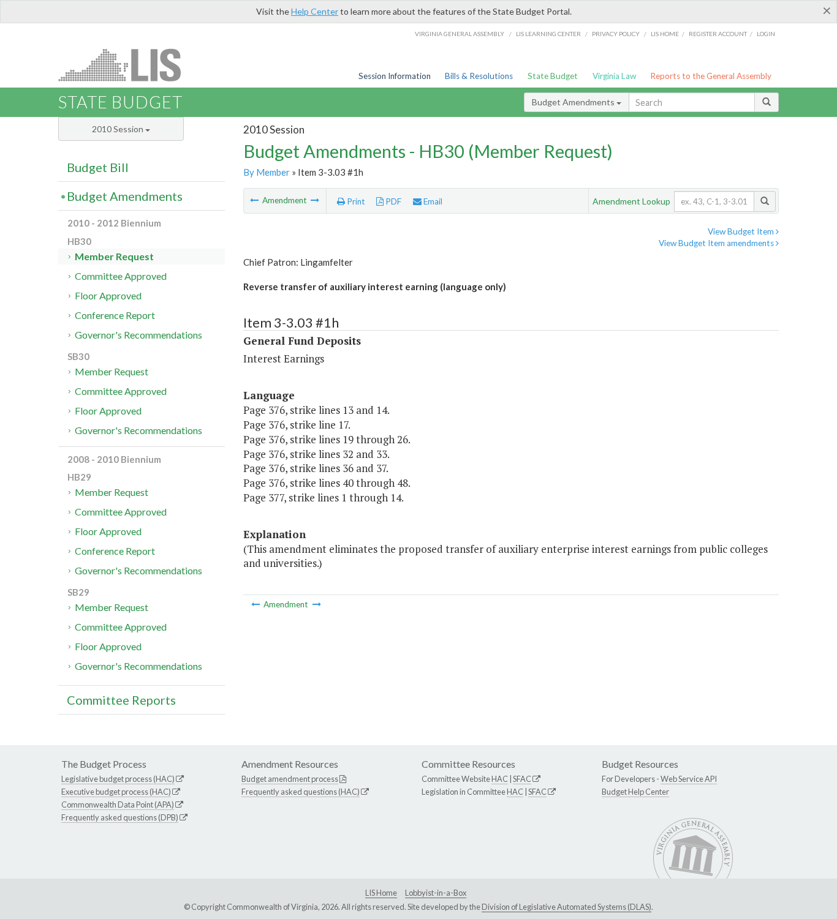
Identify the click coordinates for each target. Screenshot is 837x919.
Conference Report (115, 315)
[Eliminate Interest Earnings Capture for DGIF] (315, 200)
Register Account (718, 33)
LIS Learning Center (548, 33)
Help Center (314, 11)
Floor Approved (108, 295)
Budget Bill (98, 167)
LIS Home (381, 893)
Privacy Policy (616, 33)
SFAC (522, 779)
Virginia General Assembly (459, 33)
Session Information (394, 76)
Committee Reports (121, 699)
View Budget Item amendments (717, 243)
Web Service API (689, 779)
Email (432, 201)
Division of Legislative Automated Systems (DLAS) (566, 907)
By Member (266, 172)
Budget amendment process (289, 779)
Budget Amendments (574, 102)
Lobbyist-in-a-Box (435, 893)
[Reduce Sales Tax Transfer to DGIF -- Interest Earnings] (255, 200)
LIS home (665, 33)
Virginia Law (614, 76)
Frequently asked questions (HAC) (300, 792)
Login (766, 33)
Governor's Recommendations (138, 334)
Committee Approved (121, 276)
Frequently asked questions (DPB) (119, 817)
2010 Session (118, 129)
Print (355, 201)
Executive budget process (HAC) (116, 792)
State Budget (553, 76)
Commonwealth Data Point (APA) (117, 804)
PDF (392, 201)
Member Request (114, 256)
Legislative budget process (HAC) (118, 779)
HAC (499, 779)
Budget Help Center (635, 792)
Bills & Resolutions (479, 76)
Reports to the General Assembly (710, 76)
